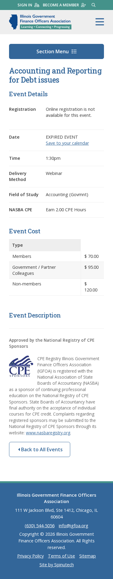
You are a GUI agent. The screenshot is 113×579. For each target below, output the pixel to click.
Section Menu (53, 51)
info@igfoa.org (73, 525)
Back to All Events (41, 449)
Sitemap (87, 556)
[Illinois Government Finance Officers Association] (40, 22)
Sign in (24, 5)
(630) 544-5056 (40, 525)
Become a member (61, 5)
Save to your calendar (67, 143)
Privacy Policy (30, 556)
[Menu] (100, 22)
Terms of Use (61, 556)
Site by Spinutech (56, 564)
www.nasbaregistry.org (48, 433)
